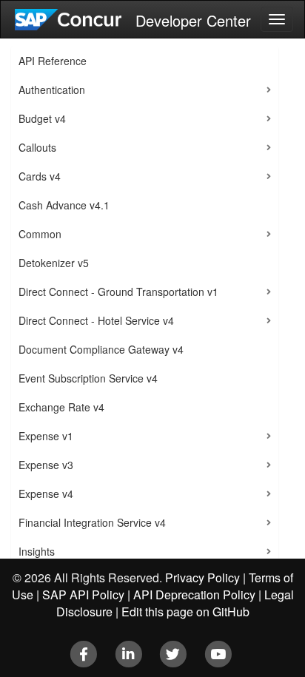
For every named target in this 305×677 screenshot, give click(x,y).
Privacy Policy (202, 577)
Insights (37, 551)
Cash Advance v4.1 (64, 205)
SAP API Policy (83, 594)
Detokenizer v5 (54, 262)
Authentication (52, 89)
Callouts (37, 147)
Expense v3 (46, 464)
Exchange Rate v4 (61, 407)
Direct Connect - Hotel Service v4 (96, 320)
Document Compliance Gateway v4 (101, 349)
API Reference (53, 60)
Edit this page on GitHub (185, 611)
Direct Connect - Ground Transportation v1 (118, 291)
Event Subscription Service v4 (88, 378)
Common (40, 233)
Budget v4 (42, 118)
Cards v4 (40, 176)
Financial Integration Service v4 (92, 522)
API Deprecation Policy (194, 594)
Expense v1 (46, 435)
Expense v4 (46, 493)
